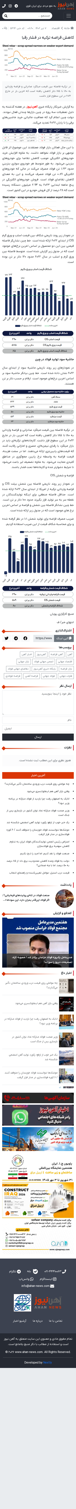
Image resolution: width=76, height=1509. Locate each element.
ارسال (38, 737)
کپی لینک (62, 638)
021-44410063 (53, 1271)
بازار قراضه (66, 669)
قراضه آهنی (31, 676)
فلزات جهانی (66, 676)
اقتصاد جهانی (65, 661)
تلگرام (13, 1271)
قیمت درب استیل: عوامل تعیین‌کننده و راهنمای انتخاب (39, 873)
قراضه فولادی (13, 676)
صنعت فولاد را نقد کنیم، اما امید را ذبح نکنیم (44, 853)
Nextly (47, 1363)
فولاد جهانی (49, 676)
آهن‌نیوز (41, 654)
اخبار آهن (27, 654)
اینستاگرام (46, 1279)
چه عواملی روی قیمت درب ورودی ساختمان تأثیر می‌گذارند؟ (37, 784)
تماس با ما (55, 1321)
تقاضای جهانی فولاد (18, 669)
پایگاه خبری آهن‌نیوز (44, 669)
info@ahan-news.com (35, 1286)
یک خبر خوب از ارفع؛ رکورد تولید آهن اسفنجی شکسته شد (38, 822)
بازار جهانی (23, 661)
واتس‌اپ (24, 1279)
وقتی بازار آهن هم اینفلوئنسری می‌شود (48, 791)
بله (29, 1271)
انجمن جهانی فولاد (43, 661)
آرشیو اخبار (19, 1321)
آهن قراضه (57, 654)
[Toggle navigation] (68, 15)
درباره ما (38, 1321)
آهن (70, 654)
